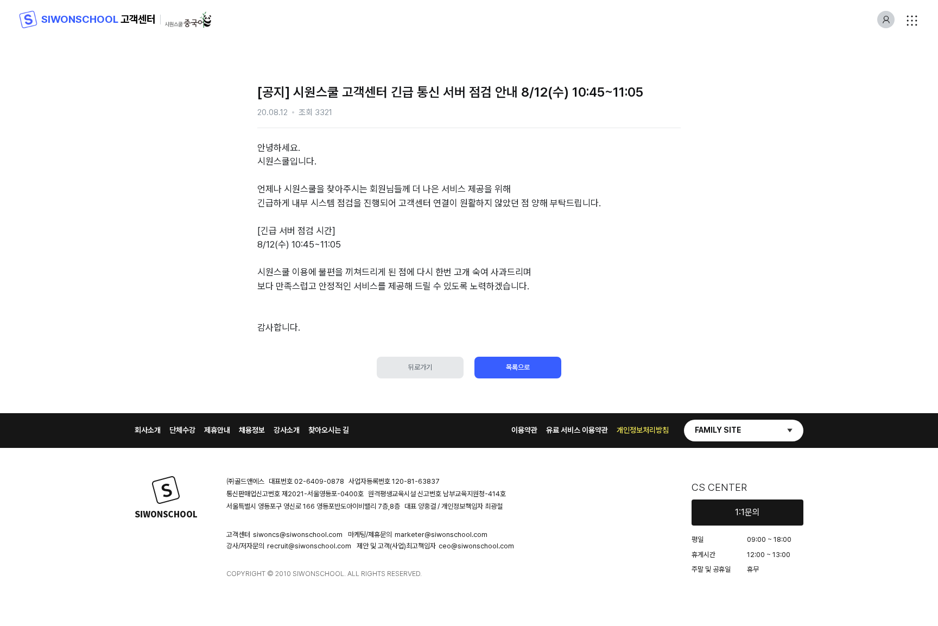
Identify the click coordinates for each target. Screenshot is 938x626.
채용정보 (252, 430)
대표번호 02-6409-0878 (306, 481)
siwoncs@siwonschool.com (298, 534)
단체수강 (182, 430)
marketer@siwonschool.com (441, 534)
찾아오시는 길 (328, 430)
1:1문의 (747, 512)
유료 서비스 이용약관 (577, 430)
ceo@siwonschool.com (476, 546)
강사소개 (287, 430)
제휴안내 (217, 430)
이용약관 (524, 430)
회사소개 (148, 430)
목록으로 (518, 367)
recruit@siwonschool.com (309, 546)
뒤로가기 (420, 367)
